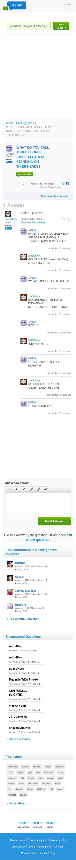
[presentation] (9, 489)
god (30, 772)
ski (9, 789)
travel (60, 772)
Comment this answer (32, 222)
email (57, 783)
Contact (59, 846)
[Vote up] (19, 183)
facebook (59, 766)
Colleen (19, 577)
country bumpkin (25, 591)
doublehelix (11, 219)
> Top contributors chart (23, 619)
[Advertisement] (38, 80)
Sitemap (43, 853)
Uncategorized (25, 123)
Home (9, 123)
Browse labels (57, 840)
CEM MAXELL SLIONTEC (18, 692)
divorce (19, 789)
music (31, 777)
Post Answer (54, 521)
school (23, 794)
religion (20, 772)
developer (13, 766)
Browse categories (37, 840)
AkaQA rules (19, 846)
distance (41, 789)
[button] (9, 489)
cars (40, 777)
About (31, 846)
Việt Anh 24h (17, 706)
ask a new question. (49, 537)
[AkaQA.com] (14, 6)
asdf (10, 772)
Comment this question (55, 196)
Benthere (20, 604)
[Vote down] (27, 183)
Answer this (24, 174)
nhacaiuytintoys (20, 728)
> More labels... (17, 803)
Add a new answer (17, 483)
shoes (11, 783)
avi (51, 789)
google (50, 777)
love (38, 772)
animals (36, 766)
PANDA (10, 153)
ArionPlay (15, 646)
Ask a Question (61, 26)
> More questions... (20, 739)
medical (12, 794)
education (33, 783)
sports (60, 789)
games (25, 766)
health (47, 766)
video (60, 777)
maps (21, 783)
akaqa (30, 789)
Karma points (45, 846)
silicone (11, 777)
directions (49, 772)
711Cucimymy (18, 717)
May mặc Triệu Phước (23, 679)
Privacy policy (28, 853)
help (22, 777)
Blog (52, 853)
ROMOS (20, 563)
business (46, 783)
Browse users (17, 840)
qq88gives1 (16, 668)
